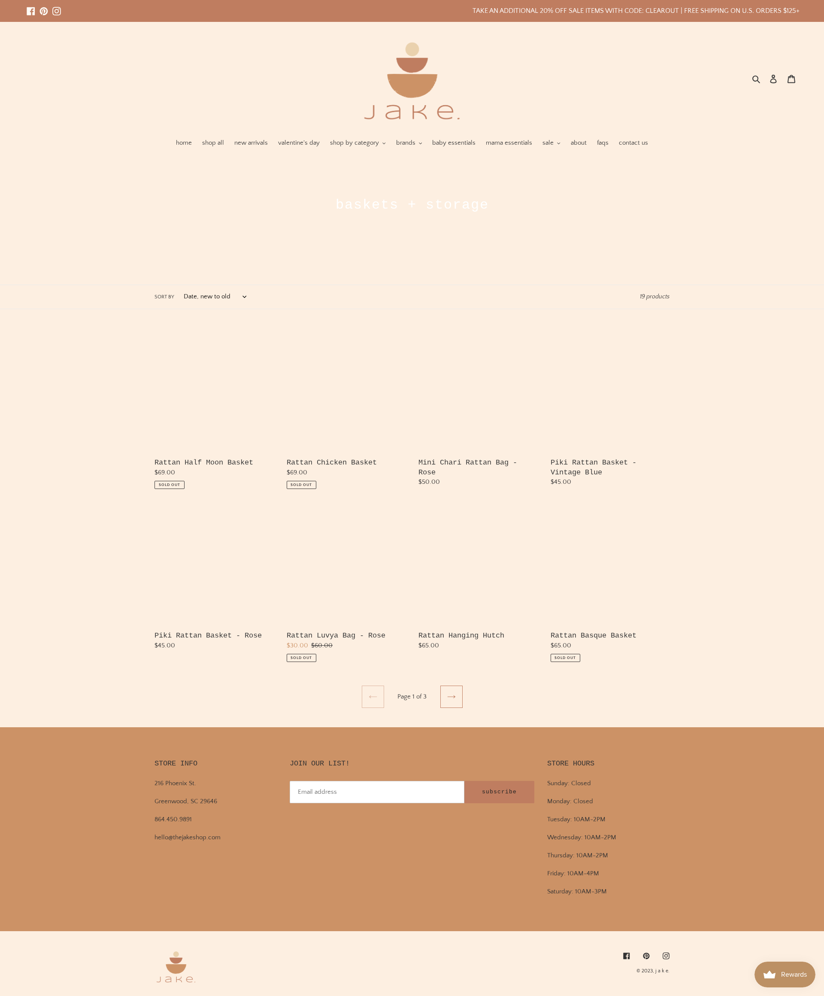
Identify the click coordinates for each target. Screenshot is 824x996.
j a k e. (662, 971)
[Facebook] (31, 7)
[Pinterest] (43, 7)
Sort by (164, 297)
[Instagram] (56, 7)
